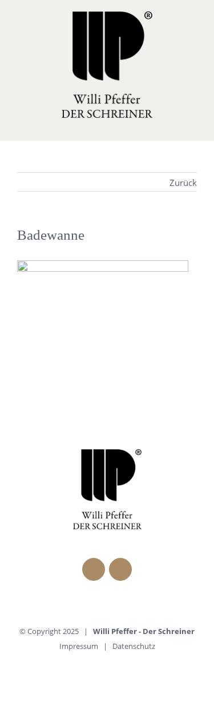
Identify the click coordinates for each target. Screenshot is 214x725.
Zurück (183, 182)
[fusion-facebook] (93, 569)
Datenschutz (133, 646)
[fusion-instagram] (120, 569)
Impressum (78, 646)
